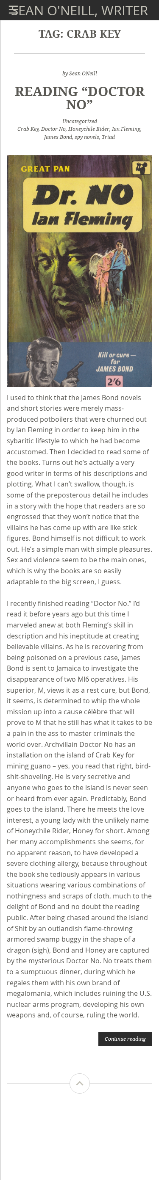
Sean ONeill (83, 73)
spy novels (87, 137)
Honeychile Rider (88, 129)
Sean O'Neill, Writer (79, 10)
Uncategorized (79, 121)
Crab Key (28, 129)
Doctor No (53, 129)
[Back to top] (80, 1083)
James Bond (58, 137)
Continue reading (125, 1038)
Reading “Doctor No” (80, 97)
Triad (108, 137)
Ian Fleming (126, 129)
